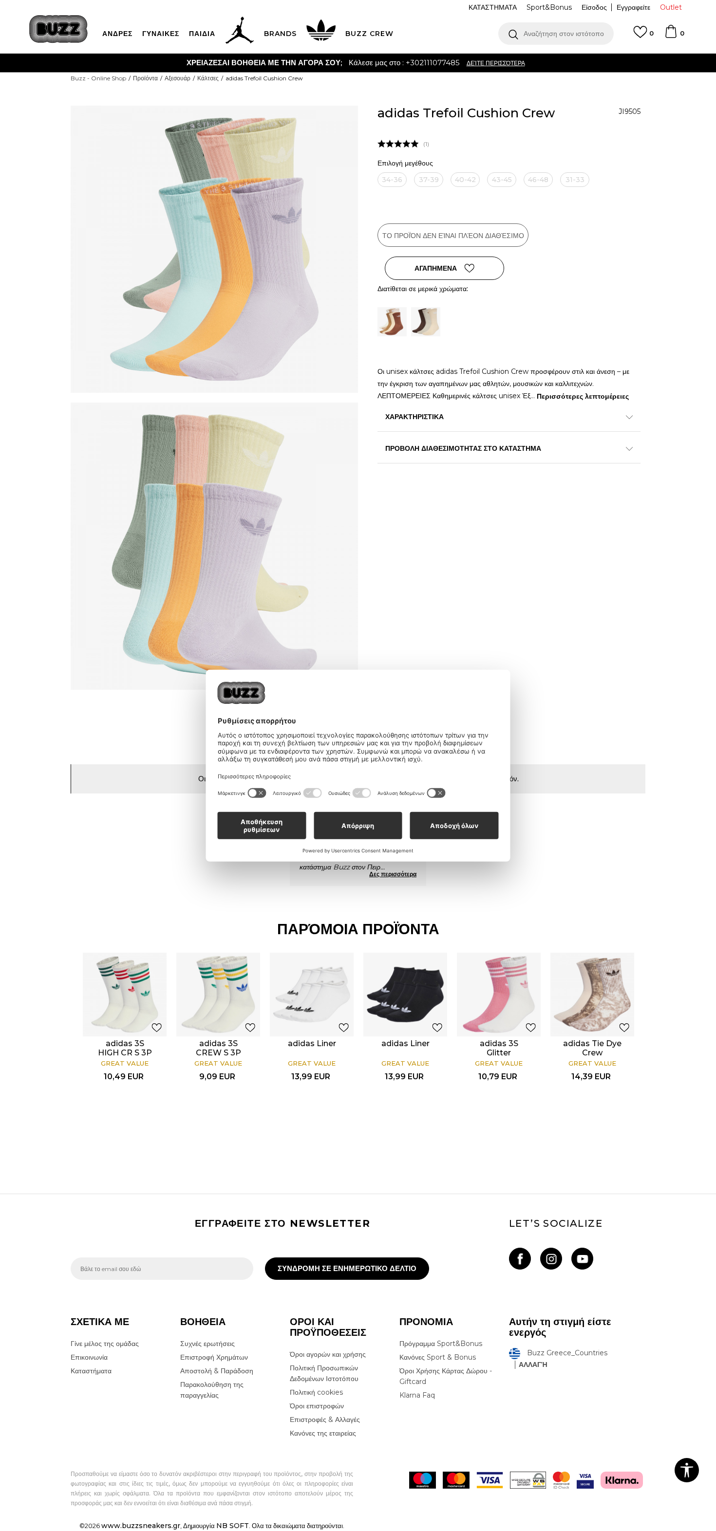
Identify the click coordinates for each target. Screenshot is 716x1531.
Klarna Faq (417, 1395)
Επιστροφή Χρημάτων (214, 1357)
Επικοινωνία (89, 1357)
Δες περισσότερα (392, 874)
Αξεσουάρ (177, 78)
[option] (358, 63)
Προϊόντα (145, 78)
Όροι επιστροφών (317, 1406)
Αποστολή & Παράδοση (216, 1370)
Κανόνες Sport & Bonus (437, 1357)
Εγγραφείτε (633, 7)
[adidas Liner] (312, 994)
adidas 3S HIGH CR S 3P (125, 1048)
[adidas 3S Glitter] (499, 994)
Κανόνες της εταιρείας (323, 1433)
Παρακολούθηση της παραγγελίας (212, 1390)
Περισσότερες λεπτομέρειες (583, 396)
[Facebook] (520, 1259)
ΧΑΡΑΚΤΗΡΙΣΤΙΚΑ (414, 416)
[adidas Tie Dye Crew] (592, 994)
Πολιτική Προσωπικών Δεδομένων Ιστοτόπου (324, 1373)
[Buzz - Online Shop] (58, 29)
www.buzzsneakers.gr (140, 1525)
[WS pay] (528, 1480)
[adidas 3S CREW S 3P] (218, 994)
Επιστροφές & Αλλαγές (325, 1419)
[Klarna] (622, 1480)
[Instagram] (551, 1259)
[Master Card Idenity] (561, 1480)
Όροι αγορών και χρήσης (328, 1354)
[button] (556, 33)
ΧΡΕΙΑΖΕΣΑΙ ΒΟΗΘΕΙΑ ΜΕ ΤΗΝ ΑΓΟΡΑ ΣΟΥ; (264, 62)
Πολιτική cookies (316, 1392)
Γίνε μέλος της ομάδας (105, 1343)
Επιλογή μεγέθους (405, 163)
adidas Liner (312, 1043)
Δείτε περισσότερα (496, 63)
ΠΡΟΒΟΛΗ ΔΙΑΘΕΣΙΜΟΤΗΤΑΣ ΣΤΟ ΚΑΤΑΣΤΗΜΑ (463, 448)
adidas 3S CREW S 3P (218, 1048)
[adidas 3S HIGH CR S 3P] (125, 994)
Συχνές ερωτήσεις (207, 1343)
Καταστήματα (91, 1370)
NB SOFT (232, 1525)
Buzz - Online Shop (98, 78)
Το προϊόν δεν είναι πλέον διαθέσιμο (453, 235)
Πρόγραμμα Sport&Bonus (440, 1343)
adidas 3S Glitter (499, 1048)
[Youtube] (582, 1259)
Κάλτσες (208, 78)
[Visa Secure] (585, 1480)
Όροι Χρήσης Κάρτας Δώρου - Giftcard (445, 1376)
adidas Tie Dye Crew (592, 1048)
